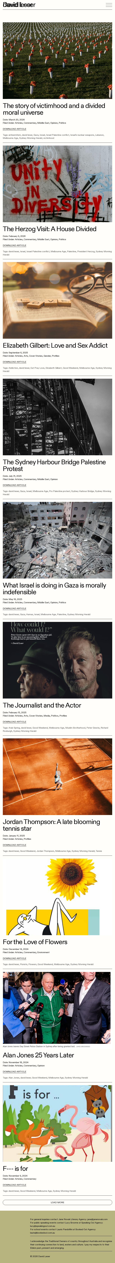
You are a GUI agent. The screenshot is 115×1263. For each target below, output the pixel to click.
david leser (27, 135)
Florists (23, 964)
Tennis (99, 851)
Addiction (13, 368)
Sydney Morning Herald (30, 138)
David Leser (19, 5)
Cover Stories (35, 356)
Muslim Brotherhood (75, 727)
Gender (47, 356)
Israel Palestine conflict (57, 135)
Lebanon (99, 135)
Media (47, 715)
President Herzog (86, 251)
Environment (43, 952)
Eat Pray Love (37, 368)
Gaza (36, 135)
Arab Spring (14, 727)
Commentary (30, 123)
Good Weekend (70, 368)
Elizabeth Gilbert (54, 368)
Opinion (54, 123)
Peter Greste (93, 727)
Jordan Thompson (45, 851)
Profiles (55, 356)
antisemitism (15, 135)
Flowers (32, 964)
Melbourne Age (10, 138)
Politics (62, 123)
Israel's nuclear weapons (82, 135)
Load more (57, 1202)
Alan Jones (14, 1077)
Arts (26, 356)
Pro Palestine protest (59, 491)
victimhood (48, 138)
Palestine (71, 251)
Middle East (43, 123)
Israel (42, 135)
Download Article (14, 129)
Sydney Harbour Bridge (82, 491)
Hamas (29, 614)
